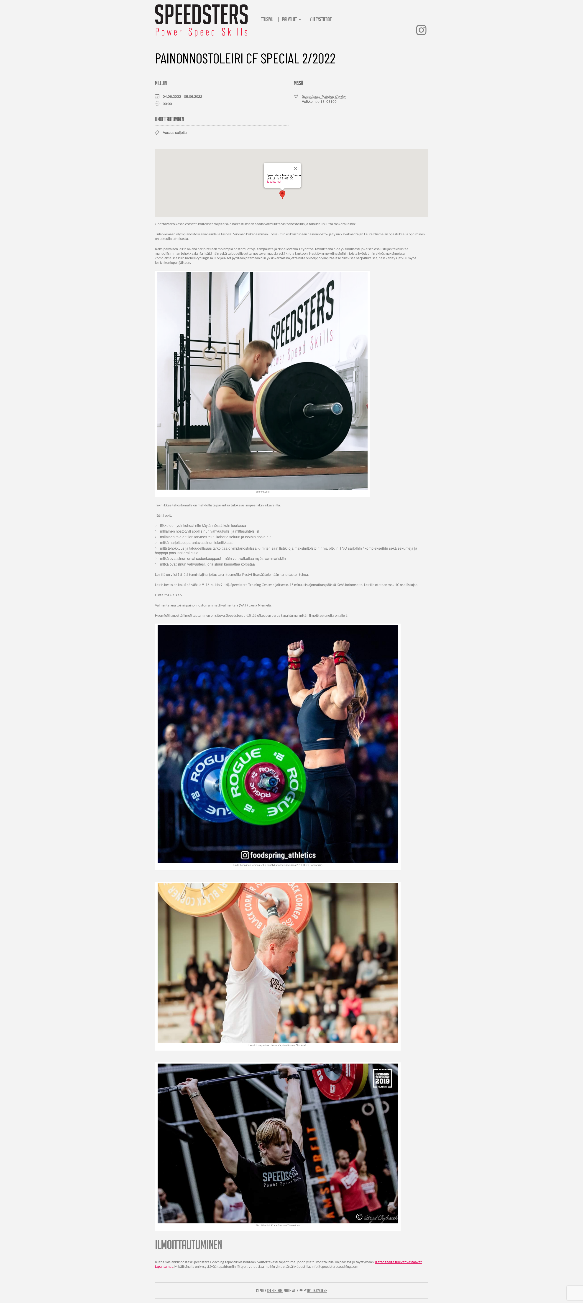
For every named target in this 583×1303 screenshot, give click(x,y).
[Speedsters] (201, 19)
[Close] (295, 168)
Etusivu (267, 19)
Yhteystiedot (321, 19)
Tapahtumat (274, 181)
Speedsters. (275, 1290)
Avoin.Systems (317, 1290)
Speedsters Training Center (324, 96)
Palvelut (290, 19)
